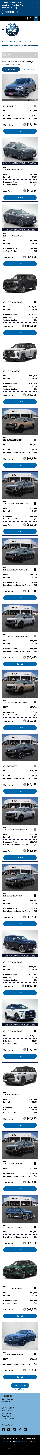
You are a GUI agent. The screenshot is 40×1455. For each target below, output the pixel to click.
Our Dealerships (7, 1399)
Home (4, 41)
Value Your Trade (8, 1416)
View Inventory (7, 1411)
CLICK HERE (9, 12)
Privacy (24, 1449)
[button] (36, 18)
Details (20, 131)
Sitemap (30, 1449)
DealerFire (5, 1441)
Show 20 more (20, 1385)
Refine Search (11, 69)
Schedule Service (8, 1419)
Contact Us (6, 1402)
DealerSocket (19, 1441)
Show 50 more (20, 1389)
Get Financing (7, 1413)
